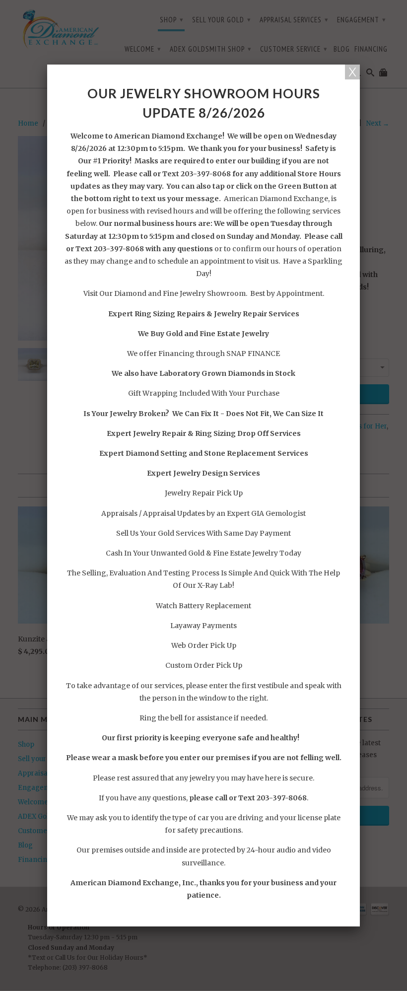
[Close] (352, 72)
